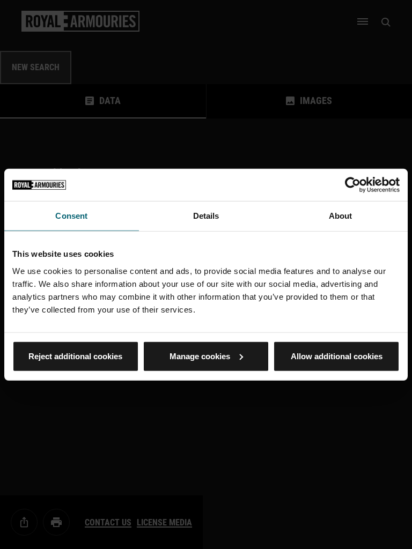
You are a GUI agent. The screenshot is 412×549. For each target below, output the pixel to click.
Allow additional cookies (336, 355)
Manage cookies (200, 355)
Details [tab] (206, 215)
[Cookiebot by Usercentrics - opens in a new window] (353, 185)
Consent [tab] (71, 215)
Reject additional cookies (75, 355)
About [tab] (340, 215)
